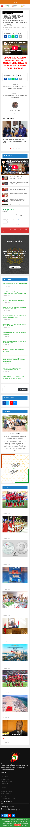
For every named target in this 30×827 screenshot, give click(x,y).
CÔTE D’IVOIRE (5, 779)
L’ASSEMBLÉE (8, 411)
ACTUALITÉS (5, 12)
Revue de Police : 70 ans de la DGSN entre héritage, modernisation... (13, 586)
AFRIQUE (10, 12)
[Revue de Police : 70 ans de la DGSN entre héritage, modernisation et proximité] (15, 575)
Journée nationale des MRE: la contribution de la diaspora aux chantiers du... (12, 664)
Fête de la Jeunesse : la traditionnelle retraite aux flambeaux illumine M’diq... (14, 535)
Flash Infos (16, 12)
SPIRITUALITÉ (4, 784)
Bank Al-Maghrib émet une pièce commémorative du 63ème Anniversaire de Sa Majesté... (12, 560)
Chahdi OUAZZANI (10, 27)
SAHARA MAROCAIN (6, 781)
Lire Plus (24, 825)
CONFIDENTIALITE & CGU (8, 798)
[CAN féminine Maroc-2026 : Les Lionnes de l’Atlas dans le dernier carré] (15, 678)
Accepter (17, 825)
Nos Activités (8, 279)
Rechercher (5, 387)
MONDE (21, 12)
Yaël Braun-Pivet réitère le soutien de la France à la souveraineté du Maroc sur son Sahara (14, 141)
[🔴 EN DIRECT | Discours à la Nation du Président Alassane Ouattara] (15, 728)
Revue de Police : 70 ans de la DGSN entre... (14, 300)
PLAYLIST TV (8, 156)
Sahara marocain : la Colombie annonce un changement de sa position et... (14, 714)
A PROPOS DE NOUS (6, 791)
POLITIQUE (5, 13)
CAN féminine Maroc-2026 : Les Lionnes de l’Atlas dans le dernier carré (14, 690)
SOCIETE (10, 13)
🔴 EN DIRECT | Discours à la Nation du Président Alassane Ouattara (14, 739)
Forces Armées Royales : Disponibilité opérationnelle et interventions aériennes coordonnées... (13, 359)
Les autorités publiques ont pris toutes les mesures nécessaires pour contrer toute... (14, 638)
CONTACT (3, 796)
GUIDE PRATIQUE (5, 794)
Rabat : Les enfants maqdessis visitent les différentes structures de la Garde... (14, 611)
